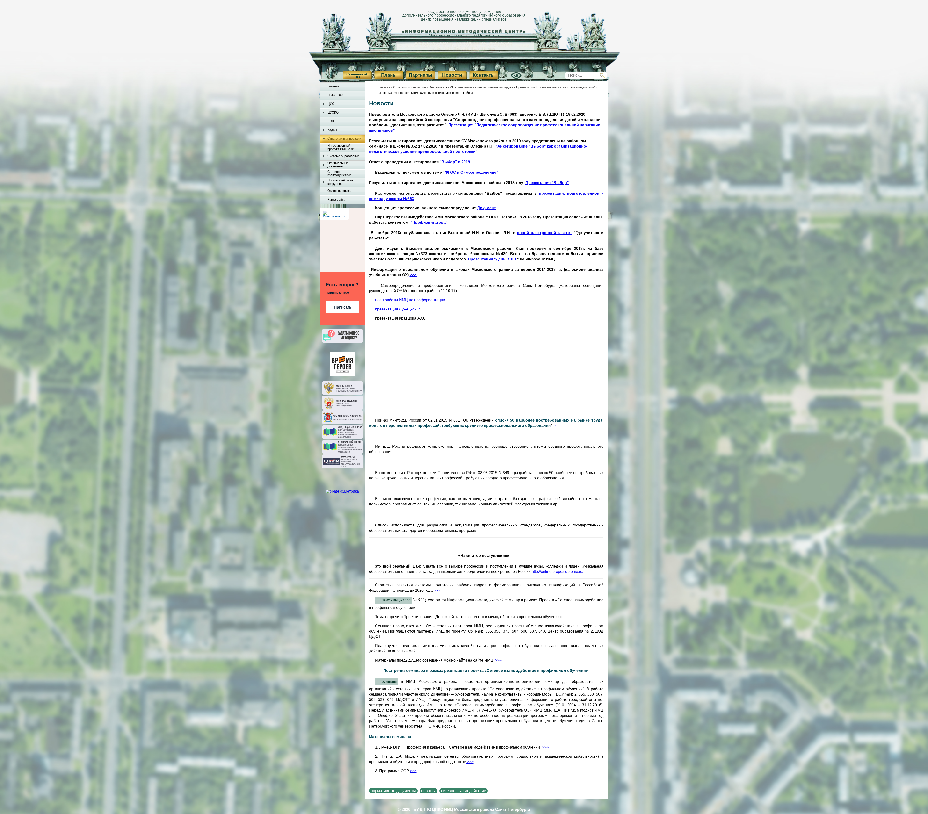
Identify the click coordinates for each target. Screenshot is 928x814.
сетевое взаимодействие (463, 791)
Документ (486, 208)
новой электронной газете (544, 233)
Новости (452, 75)
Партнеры (420, 75)
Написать (342, 307)
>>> (413, 275)
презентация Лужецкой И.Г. (399, 309)
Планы (389, 75)
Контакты (484, 75)
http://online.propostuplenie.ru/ (557, 571)
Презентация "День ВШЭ (492, 259)
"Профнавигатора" (429, 222)
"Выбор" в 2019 (455, 162)
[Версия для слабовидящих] (511, 80)
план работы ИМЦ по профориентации (410, 300)
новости (428, 791)
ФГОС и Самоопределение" (472, 172)
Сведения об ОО (357, 75)
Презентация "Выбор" (547, 183)
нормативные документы (393, 791)
